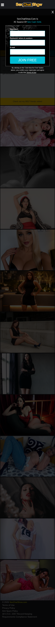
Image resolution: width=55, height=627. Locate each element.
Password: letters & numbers (21, 38)
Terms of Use (31, 72)
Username (14, 29)
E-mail (12, 47)
